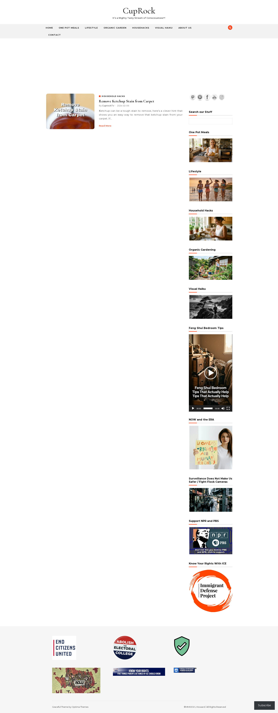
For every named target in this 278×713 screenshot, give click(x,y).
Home (49, 27)
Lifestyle (91, 27)
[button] (210, 372)
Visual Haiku (164, 27)
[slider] (208, 408)
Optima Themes (80, 707)
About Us (185, 27)
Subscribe (264, 705)
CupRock (139, 10)
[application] (210, 373)
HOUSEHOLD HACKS (113, 96)
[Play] (193, 408)
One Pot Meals (69, 27)
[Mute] (223, 408)
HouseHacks (140, 27)
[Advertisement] (139, 62)
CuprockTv (108, 105)
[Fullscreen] (228, 408)
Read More (105, 125)
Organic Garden (115, 27)
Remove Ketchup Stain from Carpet (126, 101)
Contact (54, 35)
